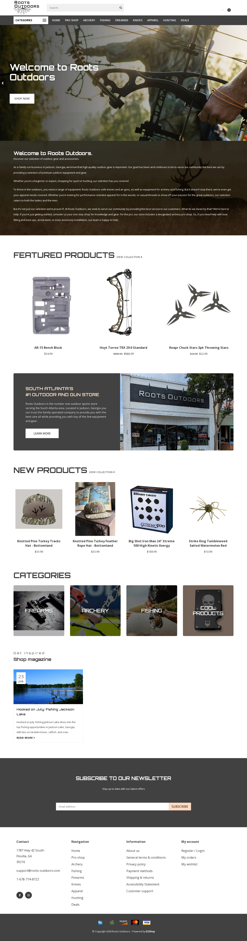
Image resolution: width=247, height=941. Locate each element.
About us (133, 851)
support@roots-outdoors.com (38, 870)
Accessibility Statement (142, 884)
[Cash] (112, 922)
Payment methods (139, 871)
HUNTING (169, 20)
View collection (129, 257)
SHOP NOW (20, 103)
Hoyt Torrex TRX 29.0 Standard (123, 347)
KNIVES (137, 20)
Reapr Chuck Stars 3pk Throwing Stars (198, 347)
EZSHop (150, 931)
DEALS (185, 20)
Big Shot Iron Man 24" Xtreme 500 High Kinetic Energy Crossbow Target (152, 545)
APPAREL (152, 20)
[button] (3, 83)
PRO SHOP (71, 20)
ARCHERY (89, 20)
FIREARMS (121, 20)
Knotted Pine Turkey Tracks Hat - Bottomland (38, 543)
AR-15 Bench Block (48, 347)
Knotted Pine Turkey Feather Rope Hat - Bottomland (95, 543)
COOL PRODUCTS (193, 587)
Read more (25, 737)
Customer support (139, 891)
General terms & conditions (146, 857)
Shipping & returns (140, 877)
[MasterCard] (135, 922)
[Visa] (146, 922)
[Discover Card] (123, 922)
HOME (56, 20)
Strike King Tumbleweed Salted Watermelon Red (208, 543)
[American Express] (100, 922)
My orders (188, 857)
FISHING (105, 20)
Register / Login (193, 851)
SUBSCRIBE (180, 806)
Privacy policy (136, 864)
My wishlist (189, 864)
